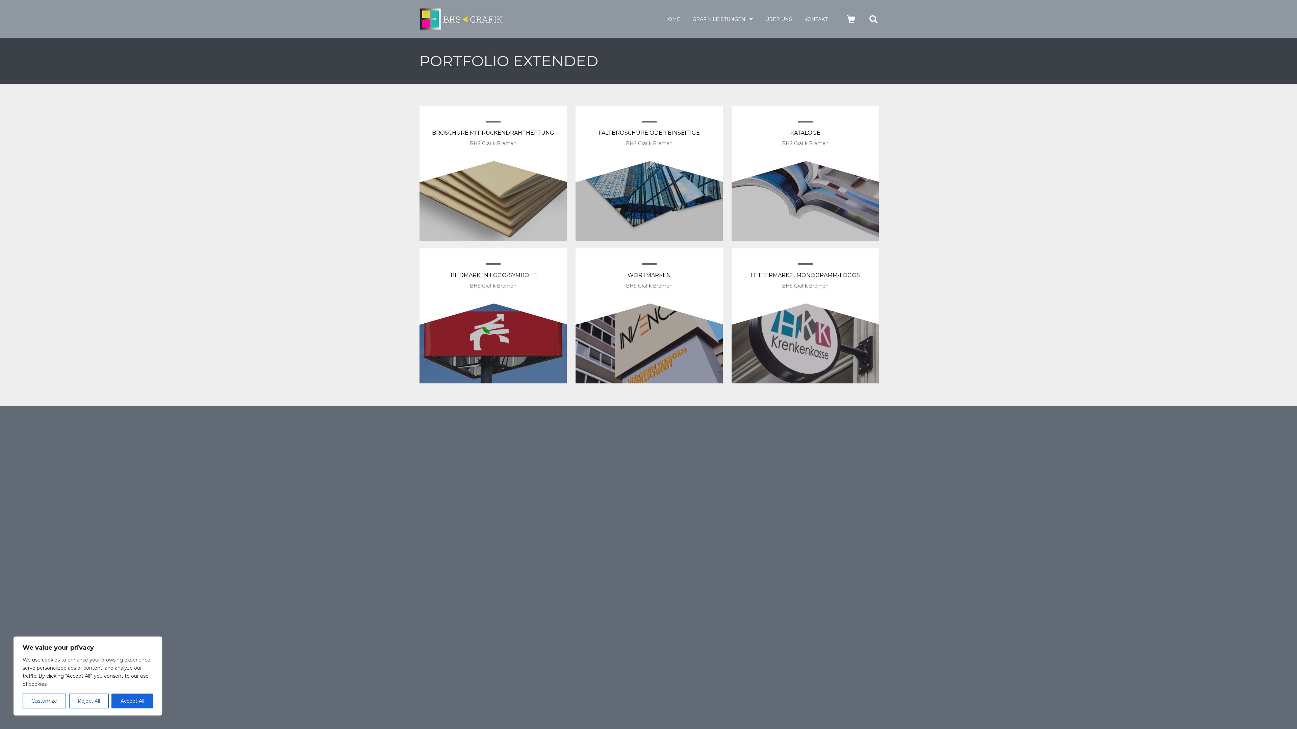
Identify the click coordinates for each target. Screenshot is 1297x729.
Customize (44, 701)
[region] (88, 676)
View (493, 182)
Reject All (89, 701)
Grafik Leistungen (718, 19)
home (672, 19)
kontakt (816, 19)
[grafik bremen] (486, 19)
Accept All (132, 701)
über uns (778, 19)
